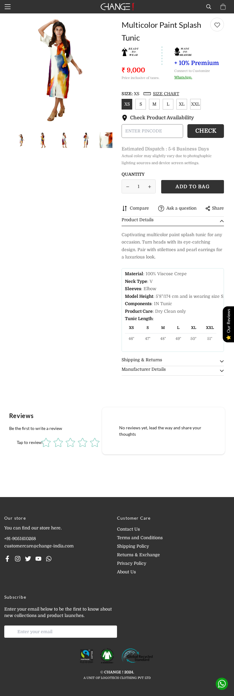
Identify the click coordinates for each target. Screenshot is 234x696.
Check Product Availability (162, 118)
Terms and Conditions (140, 537)
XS (127, 104)
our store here (46, 527)
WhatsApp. (183, 77)
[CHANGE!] (117, 6)
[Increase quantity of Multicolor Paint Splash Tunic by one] (150, 187)
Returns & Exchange (138, 554)
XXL (195, 104)
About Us (126, 571)
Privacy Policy (131, 563)
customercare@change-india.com (39, 545)
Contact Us (128, 529)
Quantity (133, 174)
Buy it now (192, 186)
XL (182, 104)
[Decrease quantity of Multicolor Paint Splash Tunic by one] (127, 187)
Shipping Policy (133, 546)
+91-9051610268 (20, 538)
